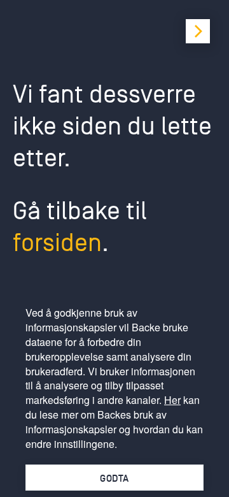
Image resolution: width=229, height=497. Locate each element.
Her (172, 400)
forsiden (57, 243)
